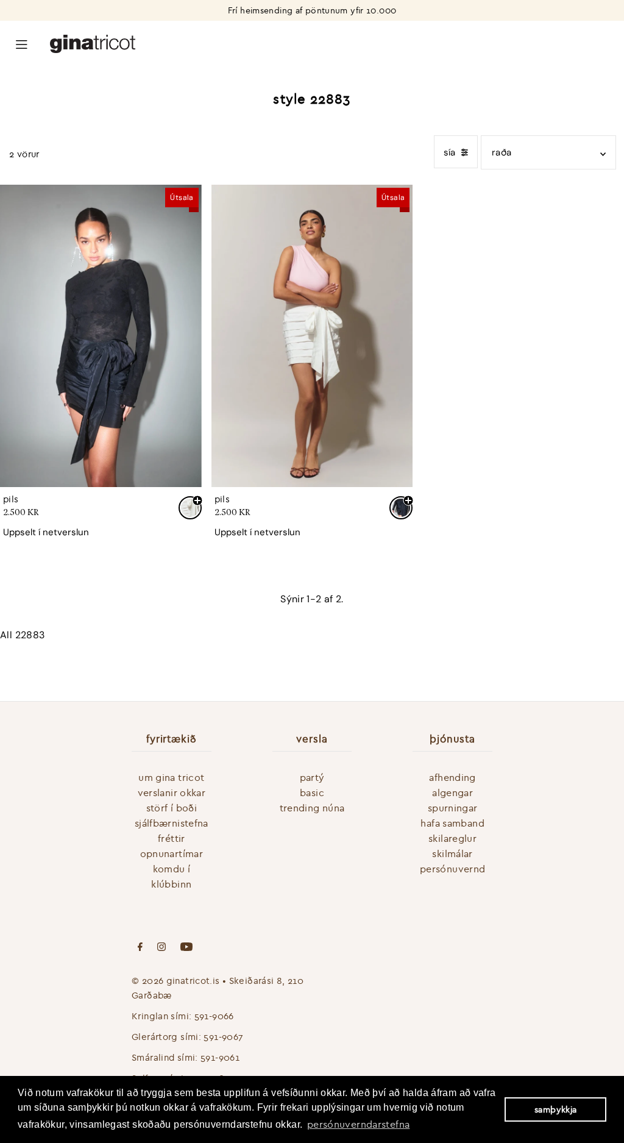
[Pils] (101, 336)
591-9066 (214, 1016)
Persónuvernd (453, 869)
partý (312, 777)
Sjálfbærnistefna (171, 823)
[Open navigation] (21, 43)
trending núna (312, 808)
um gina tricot (171, 777)
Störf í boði (171, 808)
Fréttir (171, 838)
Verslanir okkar (172, 792)
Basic (312, 792)
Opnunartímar (172, 853)
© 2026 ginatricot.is (176, 980)
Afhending (452, 777)
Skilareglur (452, 838)
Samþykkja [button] (555, 1109)
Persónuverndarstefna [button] (358, 1124)
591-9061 (219, 1057)
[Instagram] (161, 948)
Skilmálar (452, 853)
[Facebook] (140, 948)
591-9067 (223, 1036)
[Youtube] (186, 948)
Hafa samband (452, 823)
